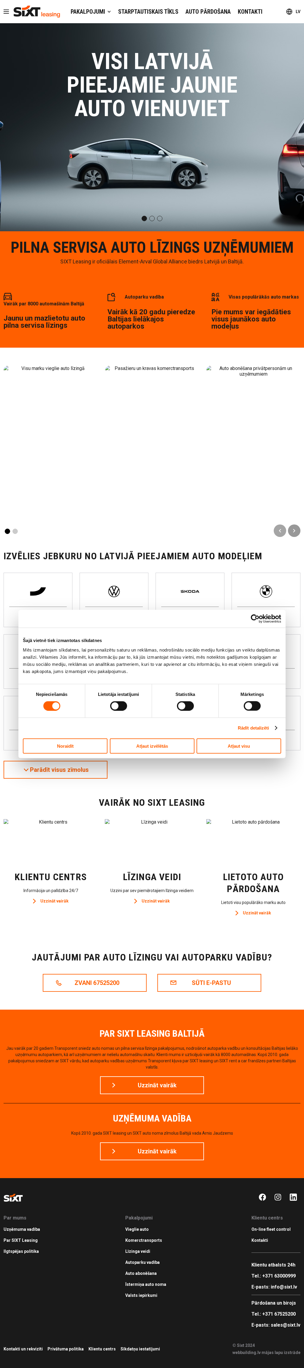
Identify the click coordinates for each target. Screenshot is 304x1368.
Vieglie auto (137, 1229)
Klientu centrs (102, 1349)
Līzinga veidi (137, 1251)
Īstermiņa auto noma (145, 1284)
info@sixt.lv (284, 1287)
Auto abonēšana (141, 1273)
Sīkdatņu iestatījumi (140, 1349)
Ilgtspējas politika (21, 1251)
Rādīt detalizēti (253, 727)
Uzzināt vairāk (54, 901)
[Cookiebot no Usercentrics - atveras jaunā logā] (255, 618)
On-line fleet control (271, 1229)
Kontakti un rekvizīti (23, 1349)
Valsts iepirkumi (141, 1295)
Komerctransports (143, 1240)
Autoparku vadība (142, 1262)
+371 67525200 (279, 1314)
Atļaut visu (239, 745)
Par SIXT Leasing (21, 1240)
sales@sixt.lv (285, 1325)
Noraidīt (65, 745)
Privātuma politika (66, 1349)
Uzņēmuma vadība (22, 1229)
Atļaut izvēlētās (152, 745)
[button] (144, 218)
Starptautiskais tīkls (148, 11)
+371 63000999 (279, 1276)
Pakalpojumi (88, 11)
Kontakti (250, 11)
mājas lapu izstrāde (281, 1352)
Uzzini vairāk (50, 408)
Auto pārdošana (208, 11)
